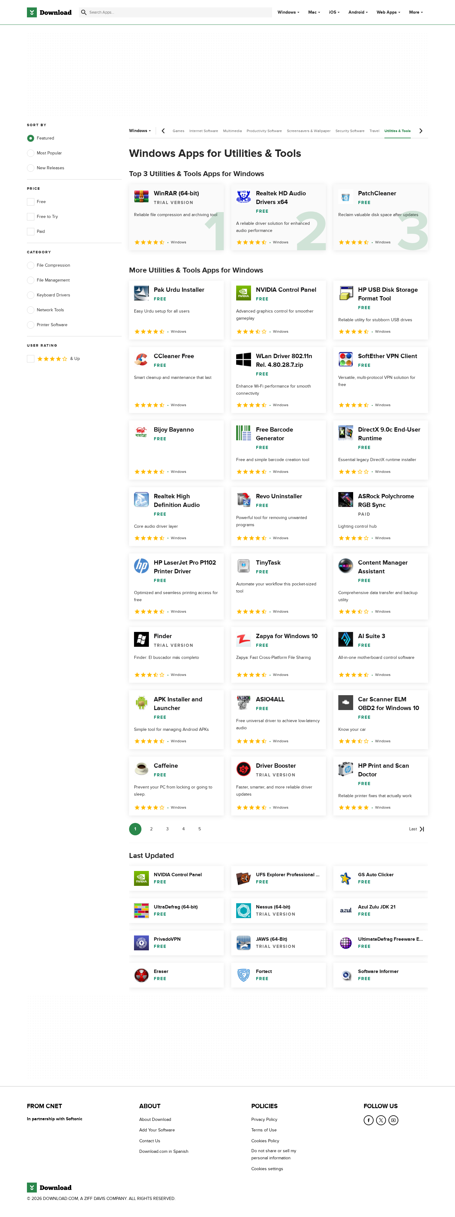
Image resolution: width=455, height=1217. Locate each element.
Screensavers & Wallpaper (309, 131)
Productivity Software (264, 131)
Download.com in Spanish (163, 1151)
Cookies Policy (265, 1141)
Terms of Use (264, 1130)
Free (41, 201)
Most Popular (49, 153)
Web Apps (387, 12)
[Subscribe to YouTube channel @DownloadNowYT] (393, 1120)
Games (178, 131)
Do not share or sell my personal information (273, 1154)
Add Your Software (157, 1130)
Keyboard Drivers (53, 295)
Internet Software (203, 131)
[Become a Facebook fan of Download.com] (369, 1120)
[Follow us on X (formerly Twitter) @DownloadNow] (381, 1120)
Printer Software (52, 324)
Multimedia (232, 131)
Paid (41, 231)
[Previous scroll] (163, 130)
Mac (312, 12)
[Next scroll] (420, 130)
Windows (287, 12)
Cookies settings (267, 1168)
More (414, 12)
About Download (155, 1119)
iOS (332, 12)
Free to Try (47, 216)
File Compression (53, 265)
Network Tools (50, 310)
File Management (53, 280)
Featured (45, 138)
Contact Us (149, 1141)
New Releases (50, 168)
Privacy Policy (264, 1119)
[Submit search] (84, 12)
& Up (75, 358)
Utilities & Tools (397, 131)
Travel (374, 131)
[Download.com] (49, 12)
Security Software (350, 131)
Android (356, 12)
